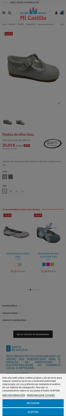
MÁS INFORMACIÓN (13, 395)
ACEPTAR (33, 412)
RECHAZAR (33, 403)
